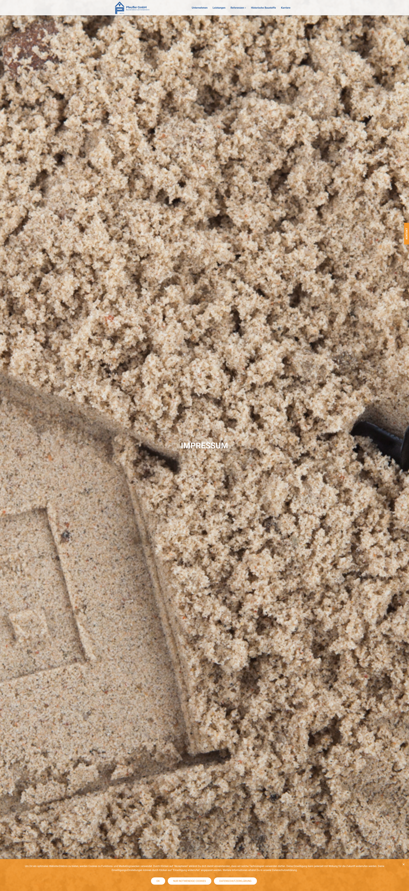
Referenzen (237, 7)
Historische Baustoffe (263, 7)
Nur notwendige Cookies (189, 881)
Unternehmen (200, 7)
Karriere (285, 7)
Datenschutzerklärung (235, 881)
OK (158, 881)
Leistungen (219, 7)
